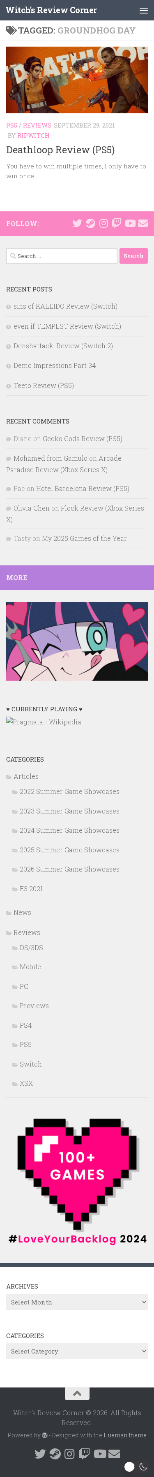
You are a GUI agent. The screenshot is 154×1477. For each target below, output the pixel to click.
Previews (34, 1005)
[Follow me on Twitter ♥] (77, 223)
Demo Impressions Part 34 (55, 365)
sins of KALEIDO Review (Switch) (65, 306)
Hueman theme (125, 1435)
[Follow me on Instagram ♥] (103, 223)
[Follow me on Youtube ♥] (130, 223)
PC (24, 986)
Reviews (37, 125)
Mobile (30, 966)
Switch (31, 1064)
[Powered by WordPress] (45, 1435)
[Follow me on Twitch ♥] (117, 223)
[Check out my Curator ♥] (90, 223)
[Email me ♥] (143, 223)
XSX (26, 1083)
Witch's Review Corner (51, 10)
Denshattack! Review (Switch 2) (63, 345)
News (22, 912)
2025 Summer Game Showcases (70, 849)
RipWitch (33, 135)
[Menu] (143, 10)
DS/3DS (31, 947)
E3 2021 (31, 888)
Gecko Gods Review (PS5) (82, 438)
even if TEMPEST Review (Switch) (67, 326)
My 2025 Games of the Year (84, 538)
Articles (26, 776)
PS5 (11, 125)
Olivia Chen (32, 508)
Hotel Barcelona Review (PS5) (82, 488)
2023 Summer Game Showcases (70, 811)
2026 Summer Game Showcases (70, 869)
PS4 (26, 1025)
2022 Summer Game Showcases (70, 791)
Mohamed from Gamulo (50, 458)
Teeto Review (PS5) (44, 385)
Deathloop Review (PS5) (60, 149)
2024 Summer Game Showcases (70, 830)
